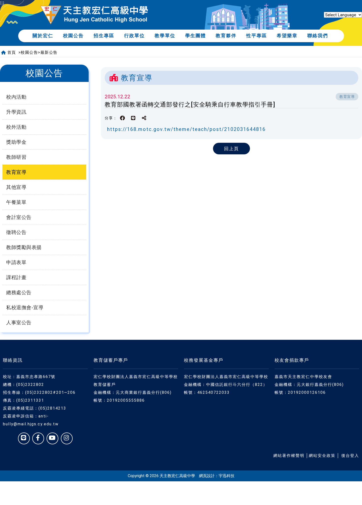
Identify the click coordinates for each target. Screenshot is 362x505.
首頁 (11, 52)
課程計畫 (16, 277)
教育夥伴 (226, 35)
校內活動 (16, 97)
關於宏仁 (43, 35)
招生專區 (104, 35)
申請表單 (16, 262)
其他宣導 (16, 187)
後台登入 (350, 455)
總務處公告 (19, 292)
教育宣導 (16, 172)
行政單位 (134, 35)
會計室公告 (19, 217)
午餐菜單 (16, 202)
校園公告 (73, 35)
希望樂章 (287, 35)
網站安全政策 (322, 455)
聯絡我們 (317, 35)
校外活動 (16, 127)
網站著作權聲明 (288, 455)
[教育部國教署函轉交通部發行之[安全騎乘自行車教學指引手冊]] (133, 118)
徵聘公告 (16, 232)
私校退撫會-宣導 (24, 307)
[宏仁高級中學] (94, 14)
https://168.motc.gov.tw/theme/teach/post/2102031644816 (186, 129)
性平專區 (256, 35)
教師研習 (16, 157)
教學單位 (165, 35)
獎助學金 (16, 142)
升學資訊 (16, 112)
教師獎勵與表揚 (24, 247)
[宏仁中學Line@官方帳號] (24, 438)
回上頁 (231, 148)
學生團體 (195, 35)
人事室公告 (19, 322)
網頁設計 (207, 475)
